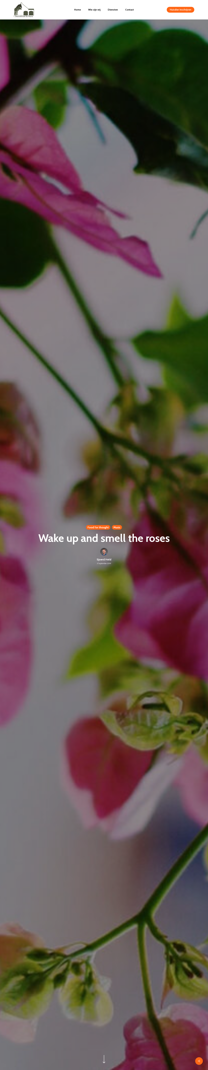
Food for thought (98, 527)
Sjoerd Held (104, 559)
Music (116, 527)
